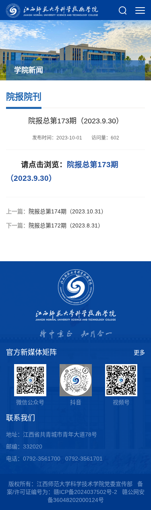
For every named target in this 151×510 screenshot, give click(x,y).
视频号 (121, 402)
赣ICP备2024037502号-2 (85, 492)
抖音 (75, 402)
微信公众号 (30, 402)
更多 (139, 352)
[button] (123, 10)
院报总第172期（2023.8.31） (66, 225)
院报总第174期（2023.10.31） (68, 211)
